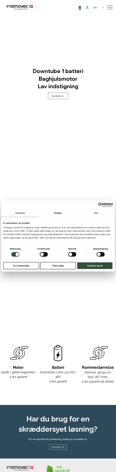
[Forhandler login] (87, 7)
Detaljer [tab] (58, 213)
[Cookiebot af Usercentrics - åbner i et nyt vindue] (100, 205)
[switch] (44, 254)
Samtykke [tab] (20, 213)
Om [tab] (96, 213)
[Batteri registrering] (80, 8)
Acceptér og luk (95, 265)
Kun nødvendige (21, 265)
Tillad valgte (58, 265)
